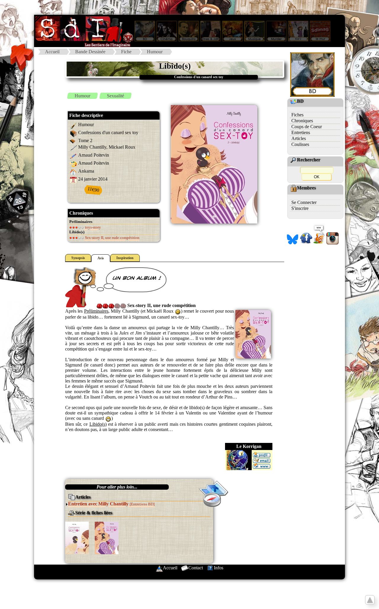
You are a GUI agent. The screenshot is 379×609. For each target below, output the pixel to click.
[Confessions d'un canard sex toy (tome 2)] (106, 537)
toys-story (92, 227)
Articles (298, 138)
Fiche (126, 51)
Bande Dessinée (90, 51)
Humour (155, 51)
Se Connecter (304, 202)
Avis (100, 258)
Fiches (297, 114)
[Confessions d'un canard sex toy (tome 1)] (77, 537)
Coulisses (300, 144)
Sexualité (115, 95)
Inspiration (125, 258)
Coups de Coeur (306, 126)
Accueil (52, 51)
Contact (195, 567)
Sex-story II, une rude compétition (111, 237)
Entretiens (300, 132)
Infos (218, 567)
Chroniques (302, 120)
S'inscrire (300, 208)
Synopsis (78, 258)
